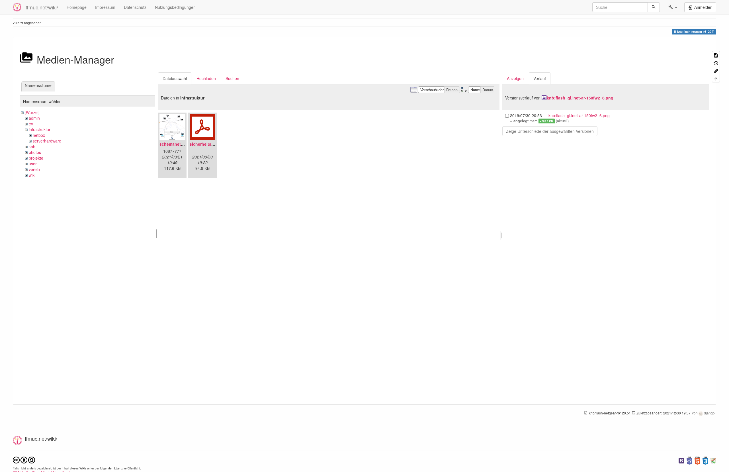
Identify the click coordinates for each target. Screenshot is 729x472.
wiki (32, 175)
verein (34, 169)
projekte (36, 158)
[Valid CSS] (705, 459)
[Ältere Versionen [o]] (716, 62)
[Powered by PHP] (689, 459)
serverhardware (47, 141)
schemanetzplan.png (179, 144)
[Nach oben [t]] (716, 78)
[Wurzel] (32, 112)
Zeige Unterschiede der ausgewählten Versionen (550, 131)
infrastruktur (39, 129)
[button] (672, 7)
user (33, 163)
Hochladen (206, 78)
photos (35, 152)
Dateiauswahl (175, 78)
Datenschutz (135, 7)
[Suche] (654, 7)
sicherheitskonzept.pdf (212, 144)
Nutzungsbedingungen (175, 7)
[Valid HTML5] (697, 459)
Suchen (232, 78)
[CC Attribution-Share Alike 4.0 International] (24, 459)
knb (32, 146)
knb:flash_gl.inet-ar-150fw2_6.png (580, 98)
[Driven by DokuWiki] (713, 459)
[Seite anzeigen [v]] (716, 54)
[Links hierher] (716, 70)
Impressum (105, 7)
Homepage (77, 7)
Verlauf (539, 78)
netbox (39, 135)
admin (34, 118)
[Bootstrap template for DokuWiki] (681, 459)
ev (31, 124)
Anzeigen (515, 78)
